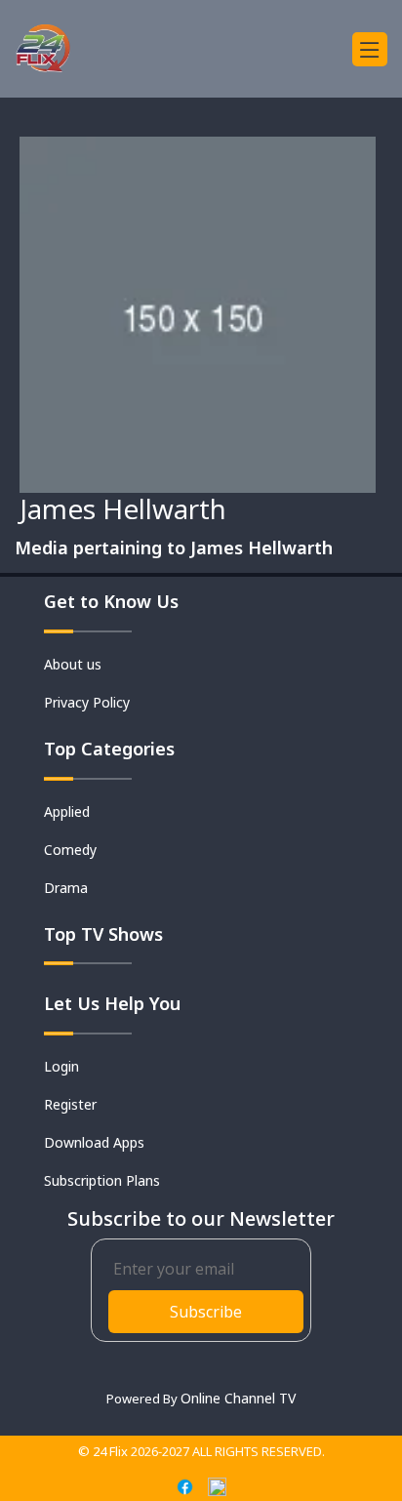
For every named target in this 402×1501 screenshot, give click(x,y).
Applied (67, 811)
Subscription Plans (102, 1180)
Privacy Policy (87, 702)
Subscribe (206, 1311)
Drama (66, 887)
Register (70, 1104)
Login (61, 1066)
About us (72, 664)
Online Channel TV (238, 1398)
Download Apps (94, 1142)
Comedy (70, 849)
